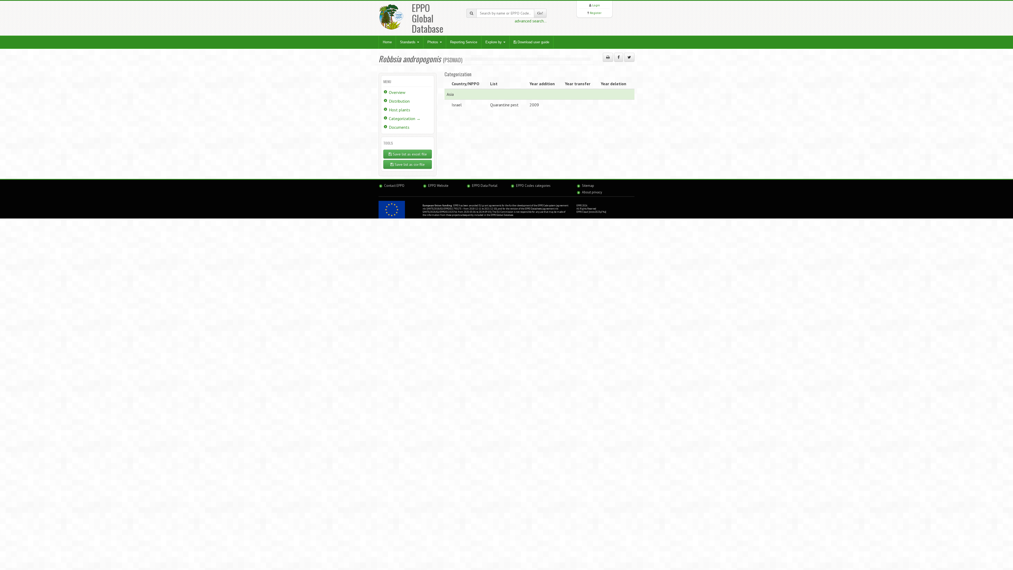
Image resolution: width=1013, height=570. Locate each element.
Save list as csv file (409, 164)
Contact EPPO (394, 185)
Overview (397, 92)
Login (596, 5)
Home (387, 42)
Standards (408, 42)
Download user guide (533, 42)
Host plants (399, 109)
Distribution (399, 101)
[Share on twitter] (629, 57)
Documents (399, 127)
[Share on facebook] (618, 57)
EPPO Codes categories (533, 185)
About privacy (592, 192)
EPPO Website (438, 185)
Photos (433, 42)
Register (595, 13)
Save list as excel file (409, 154)
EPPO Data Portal (485, 185)
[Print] (608, 57)
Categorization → (405, 118)
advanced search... (531, 20)
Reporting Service (463, 42)
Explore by (494, 42)
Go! (540, 13)
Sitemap (588, 185)
